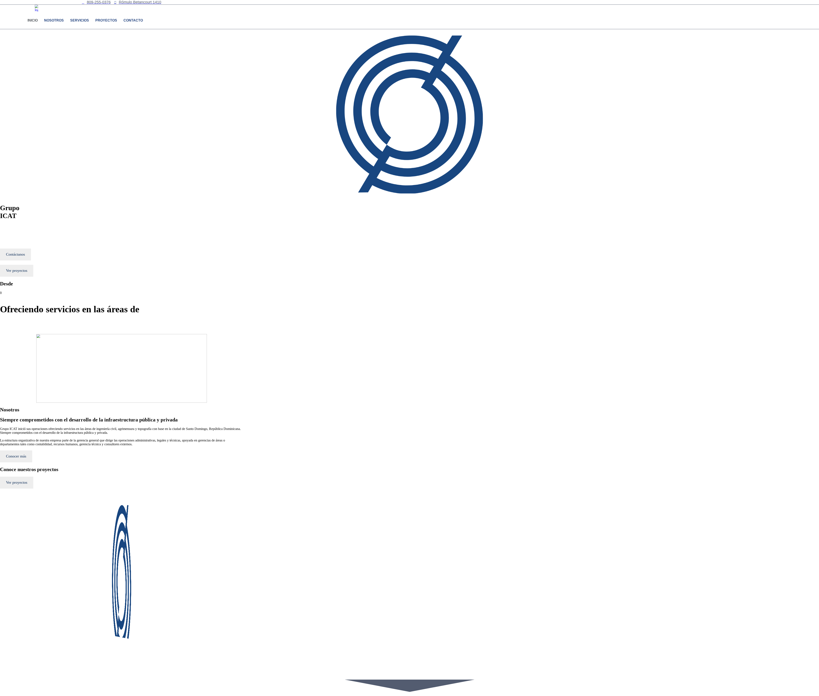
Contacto (133, 20)
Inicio (33, 20)
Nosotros (54, 20)
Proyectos (106, 20)
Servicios (79, 20)
